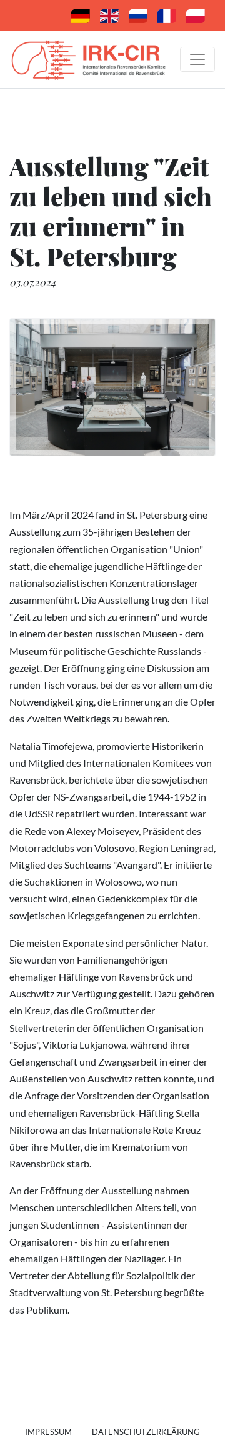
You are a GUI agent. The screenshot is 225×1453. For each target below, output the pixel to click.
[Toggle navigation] (197, 59)
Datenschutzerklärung (146, 1432)
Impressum (48, 1432)
